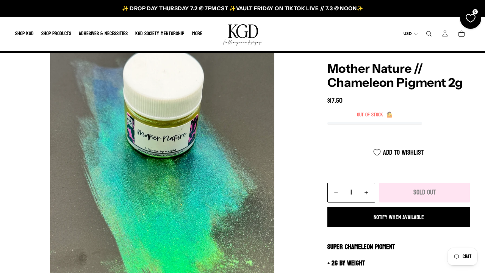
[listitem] (197, 33)
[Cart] (461, 33)
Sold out (424, 192)
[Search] (429, 33)
